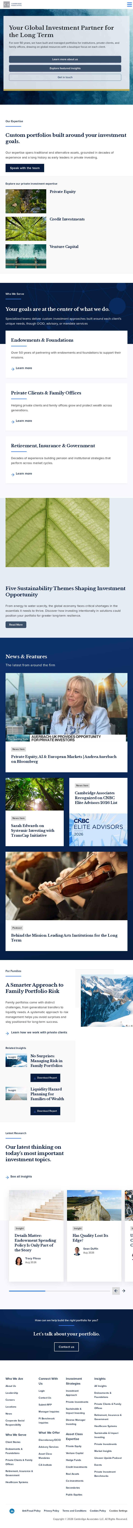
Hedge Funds (73, 1460)
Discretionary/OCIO (50, 1440)
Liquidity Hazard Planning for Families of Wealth (47, 1094)
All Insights (100, 1386)
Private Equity (63, 192)
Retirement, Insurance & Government (19, 1473)
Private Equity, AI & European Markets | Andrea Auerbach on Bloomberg (63, 759)
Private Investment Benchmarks (105, 1474)
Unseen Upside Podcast (108, 1458)
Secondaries (73, 1488)
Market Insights (103, 1451)
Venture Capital (64, 247)
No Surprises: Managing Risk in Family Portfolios (46, 1061)
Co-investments (75, 1481)
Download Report (47, 1078)
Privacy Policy (51, 1511)
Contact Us (45, 1398)
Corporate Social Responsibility (15, 1423)
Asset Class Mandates (45, 1456)
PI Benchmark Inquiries (47, 1421)
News (9, 1414)
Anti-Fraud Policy (31, 1511)
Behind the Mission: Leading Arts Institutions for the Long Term (64, 937)
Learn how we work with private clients (38, 1032)
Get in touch (65, 77)
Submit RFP (45, 1405)
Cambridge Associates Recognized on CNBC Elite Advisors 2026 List (96, 798)
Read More (16, 625)
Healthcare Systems (17, 1482)
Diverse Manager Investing (76, 1422)
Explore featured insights (65, 68)
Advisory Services (49, 1447)
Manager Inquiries (49, 1411)
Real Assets (72, 1474)
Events (98, 1465)
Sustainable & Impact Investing (75, 1411)
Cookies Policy (98, 1511)
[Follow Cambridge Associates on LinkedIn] (12, 1511)
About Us (11, 1386)
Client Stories (13, 1442)
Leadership (12, 1393)
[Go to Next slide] (123, 1291)
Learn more (24, 368)
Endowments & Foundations (14, 1451)
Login (42, 1391)
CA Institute (45, 1465)
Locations (11, 1407)
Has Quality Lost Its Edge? (90, 1238)
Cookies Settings (118, 1511)
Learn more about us (65, 59)
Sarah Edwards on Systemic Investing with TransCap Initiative (32, 831)
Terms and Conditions (74, 1511)
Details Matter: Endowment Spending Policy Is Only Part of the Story (35, 1243)
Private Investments (77, 1402)
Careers (10, 1400)
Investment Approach (72, 1393)
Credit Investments (67, 219)
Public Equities (74, 1495)
